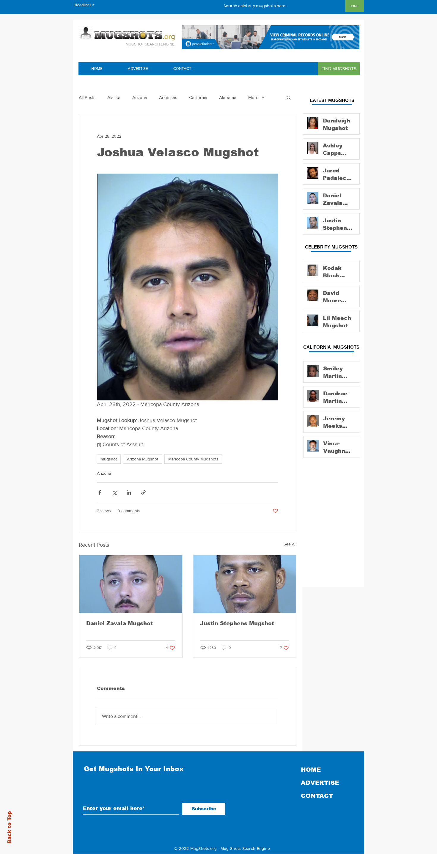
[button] (289, 97)
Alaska (113, 97)
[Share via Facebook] (100, 492)
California (198, 97)
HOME (311, 769)
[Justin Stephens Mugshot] (244, 584)
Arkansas (168, 97)
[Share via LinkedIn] (129, 492)
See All (290, 544)
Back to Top (9, 827)
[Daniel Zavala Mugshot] (130, 584)
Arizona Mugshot (142, 459)
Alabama (227, 97)
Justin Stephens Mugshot (237, 623)
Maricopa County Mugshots (193, 459)
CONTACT (317, 795)
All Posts (87, 97)
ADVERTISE (320, 782)
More (253, 97)
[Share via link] (143, 492)
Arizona (139, 97)
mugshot (109, 459)
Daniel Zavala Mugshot (119, 623)
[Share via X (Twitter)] (114, 492)
